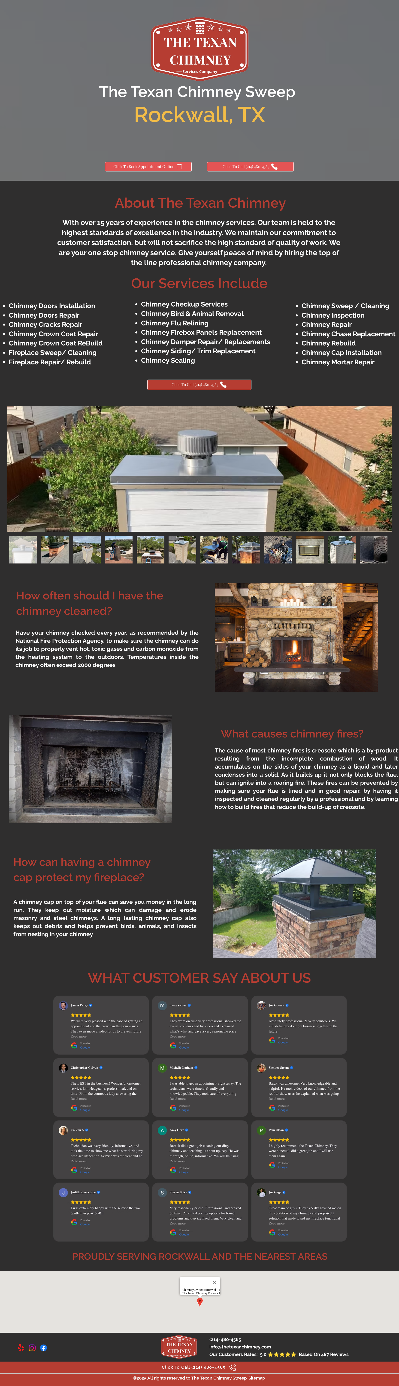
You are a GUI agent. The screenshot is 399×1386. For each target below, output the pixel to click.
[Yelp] (20, 1347)
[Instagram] (32, 1347)
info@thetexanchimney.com (240, 1347)
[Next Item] (384, 468)
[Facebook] (43, 1347)
